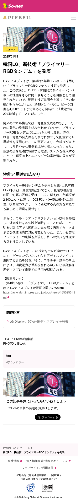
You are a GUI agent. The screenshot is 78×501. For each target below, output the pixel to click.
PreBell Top (9, 447)
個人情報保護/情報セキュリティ (47, 461)
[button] (73, 17)
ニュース (25, 447)
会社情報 (13, 461)
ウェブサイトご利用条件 (38, 467)
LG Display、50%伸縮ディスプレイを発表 (39, 321)
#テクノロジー (15, 362)
